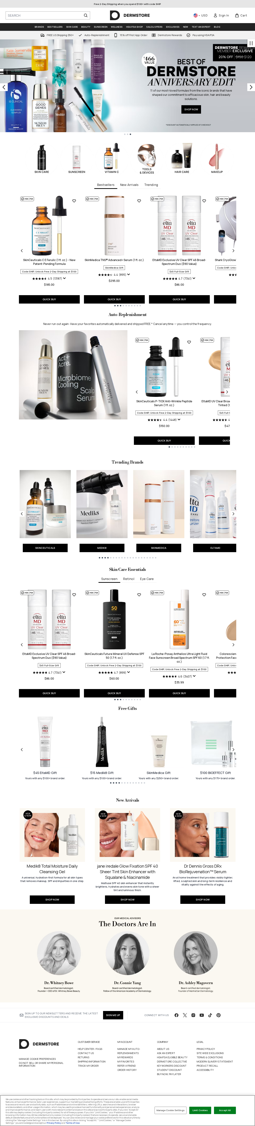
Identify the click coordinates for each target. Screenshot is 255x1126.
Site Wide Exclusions (210, 1053)
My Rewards (125, 1057)
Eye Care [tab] (147, 579)
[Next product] (227, 392)
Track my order (88, 1065)
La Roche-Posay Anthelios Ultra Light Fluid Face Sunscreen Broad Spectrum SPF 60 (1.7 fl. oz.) (179, 657)
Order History (127, 1070)
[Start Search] (86, 15)
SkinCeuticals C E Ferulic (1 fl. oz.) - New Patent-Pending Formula (49, 262)
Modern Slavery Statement (215, 1061)
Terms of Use (73, 1122)
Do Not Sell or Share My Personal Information (41, 1064)
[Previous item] (22, 250)
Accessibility (205, 1070)
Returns (83, 1057)
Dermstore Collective (172, 1061)
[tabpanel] (127, 250)
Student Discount (169, 1070)
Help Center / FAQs (90, 1049)
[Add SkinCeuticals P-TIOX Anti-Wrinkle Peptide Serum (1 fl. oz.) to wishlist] (189, 342)
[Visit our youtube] (202, 1015)
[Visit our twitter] (185, 1015)
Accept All (225, 1110)
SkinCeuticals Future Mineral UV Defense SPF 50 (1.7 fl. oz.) (114, 656)
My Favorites (125, 1061)
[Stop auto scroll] (251, 43)
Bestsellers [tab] (105, 185)
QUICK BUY (49, 299)
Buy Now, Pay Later (169, 1074)
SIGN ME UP (113, 1015)
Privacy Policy (206, 1049)
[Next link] (233, 514)
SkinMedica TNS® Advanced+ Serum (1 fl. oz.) (114, 260)
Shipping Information (92, 1061)
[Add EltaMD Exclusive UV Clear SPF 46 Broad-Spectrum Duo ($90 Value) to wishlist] (204, 201)
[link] (221, 15)
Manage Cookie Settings (171, 1110)
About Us (163, 1049)
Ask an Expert (166, 1053)
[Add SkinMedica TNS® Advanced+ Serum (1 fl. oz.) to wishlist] (139, 201)
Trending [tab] (151, 185)
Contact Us (86, 1053)
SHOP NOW (191, 109)
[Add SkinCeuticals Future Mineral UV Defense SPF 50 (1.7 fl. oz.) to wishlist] (139, 594)
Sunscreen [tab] (109, 579)
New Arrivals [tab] (129, 185)
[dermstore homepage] (130, 15)
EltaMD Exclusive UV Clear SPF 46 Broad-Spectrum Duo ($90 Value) (179, 262)
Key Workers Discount (172, 1065)
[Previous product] (137, 392)
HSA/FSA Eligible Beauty (172, 1057)
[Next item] (233, 250)
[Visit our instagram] (193, 1015)
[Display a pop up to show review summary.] (64, 278)
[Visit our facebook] (176, 1015)
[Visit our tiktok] (210, 1015)
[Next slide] (251, 87)
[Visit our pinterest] (218, 1015)
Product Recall (207, 1065)
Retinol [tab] (128, 579)
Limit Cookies (200, 1110)
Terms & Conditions (210, 1057)
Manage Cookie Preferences (37, 1059)
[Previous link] (22, 514)
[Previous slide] (4, 87)
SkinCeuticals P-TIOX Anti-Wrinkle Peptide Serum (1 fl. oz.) (164, 403)
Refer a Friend (126, 1065)
